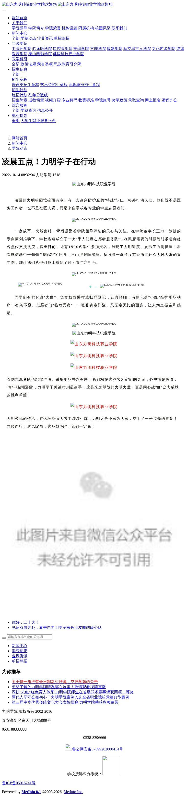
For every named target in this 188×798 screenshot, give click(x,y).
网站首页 (19, 18)
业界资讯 (19, 656)
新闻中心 (19, 143)
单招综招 (19, 661)
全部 (16, 38)
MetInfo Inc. (73, 792)
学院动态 (19, 148)
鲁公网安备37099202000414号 (97, 749)
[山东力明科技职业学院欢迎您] (94, 4)
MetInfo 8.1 (31, 792)
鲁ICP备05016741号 (18, 783)
